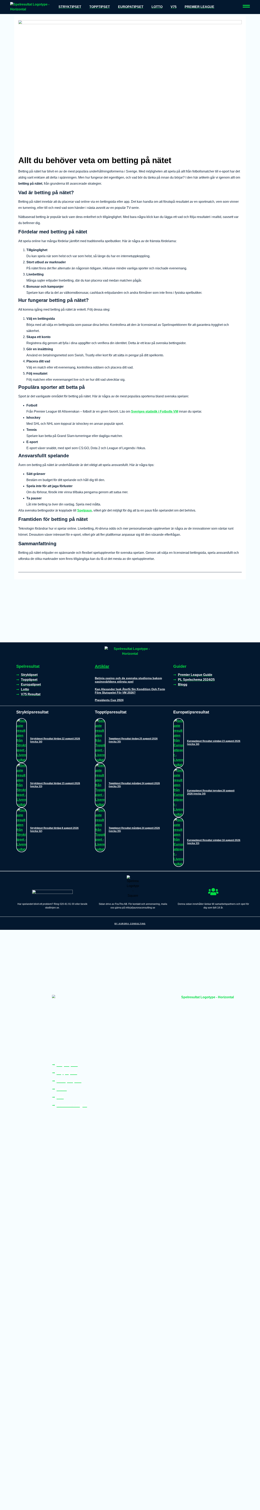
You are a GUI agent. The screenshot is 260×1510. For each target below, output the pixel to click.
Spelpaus (84, 510)
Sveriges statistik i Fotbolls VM (154, 411)
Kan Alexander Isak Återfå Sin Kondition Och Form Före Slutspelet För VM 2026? (130, 690)
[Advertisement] (130, 611)
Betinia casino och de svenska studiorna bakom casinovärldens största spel (128, 679)
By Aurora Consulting (130, 924)
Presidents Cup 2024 (109, 700)
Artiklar (102, 666)
